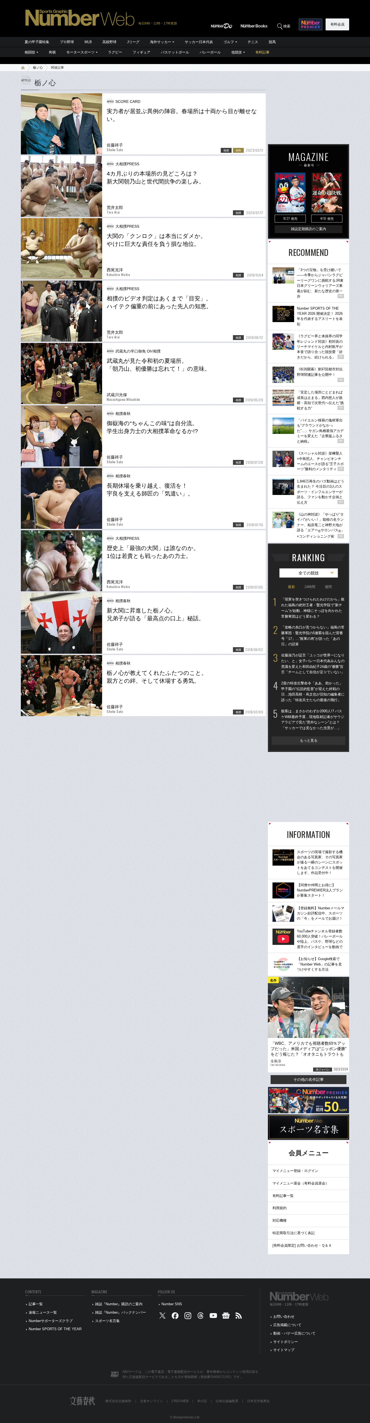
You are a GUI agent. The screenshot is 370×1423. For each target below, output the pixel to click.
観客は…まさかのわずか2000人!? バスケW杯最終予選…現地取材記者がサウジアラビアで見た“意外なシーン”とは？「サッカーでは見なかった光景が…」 (312, 719)
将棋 (52, 52)
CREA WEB (180, 1401)
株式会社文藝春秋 (118, 1401)
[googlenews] (226, 1317)
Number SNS (171, 1304)
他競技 (236, 52)
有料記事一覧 (283, 1196)
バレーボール (210, 52)
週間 (328, 587)
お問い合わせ (283, 1316)
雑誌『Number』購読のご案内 (118, 1304)
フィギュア (141, 52)
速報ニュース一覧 (43, 1312)
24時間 (309, 587)
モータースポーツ (80, 52)
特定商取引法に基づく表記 (293, 1233)
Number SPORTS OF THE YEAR (55, 1329)
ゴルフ (228, 42)
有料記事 (262, 52)
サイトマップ (283, 1350)
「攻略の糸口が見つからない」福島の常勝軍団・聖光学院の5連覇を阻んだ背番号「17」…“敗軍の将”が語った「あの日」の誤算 (313, 635)
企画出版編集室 (227, 1401)
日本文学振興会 (258, 1401)
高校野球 (109, 42)
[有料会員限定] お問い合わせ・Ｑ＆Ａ (302, 1245)
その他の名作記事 (308, 1079)
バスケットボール (175, 52)
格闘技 (30, 52)
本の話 (202, 1401)
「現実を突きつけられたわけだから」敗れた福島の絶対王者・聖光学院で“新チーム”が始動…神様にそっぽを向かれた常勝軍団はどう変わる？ (313, 607)
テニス (253, 42)
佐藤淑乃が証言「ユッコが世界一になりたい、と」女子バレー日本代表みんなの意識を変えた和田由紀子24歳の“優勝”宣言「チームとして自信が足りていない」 (313, 663)
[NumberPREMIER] (310, 24)
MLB (88, 42)
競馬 (272, 42)
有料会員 (337, 24)
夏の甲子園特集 (37, 42)
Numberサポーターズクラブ (51, 1321)
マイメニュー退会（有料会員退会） (300, 1183)
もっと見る (308, 740)
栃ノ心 (38, 67)
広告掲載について (287, 1325)
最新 (291, 587)
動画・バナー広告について (294, 1333)
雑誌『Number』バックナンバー (120, 1312)
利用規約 (279, 1208)
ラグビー (115, 52)
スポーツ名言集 (107, 1321)
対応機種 (279, 1220)
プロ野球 (67, 42)
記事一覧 (36, 1304)
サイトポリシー (285, 1342)
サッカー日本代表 (199, 42)
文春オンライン (151, 1401)
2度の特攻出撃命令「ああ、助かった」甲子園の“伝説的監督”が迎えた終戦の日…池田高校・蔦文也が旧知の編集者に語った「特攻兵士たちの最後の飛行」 (313, 691)
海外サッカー (160, 42)
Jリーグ (133, 42)
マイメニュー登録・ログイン (295, 1171)
